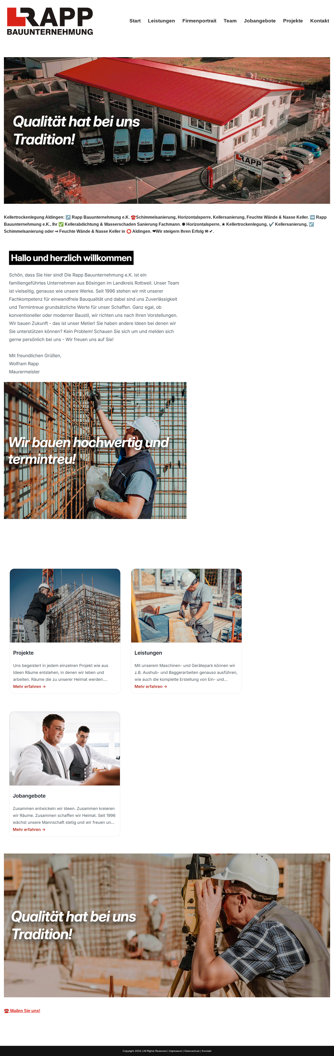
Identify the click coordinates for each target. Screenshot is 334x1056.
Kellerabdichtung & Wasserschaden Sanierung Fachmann (67, 548)
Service (148, 548)
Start (135, 20)
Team (230, 20)
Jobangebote (260, 20)
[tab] (67, 548)
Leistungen (161, 20)
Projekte (293, 20)
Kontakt (319, 20)
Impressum (175, 1050)
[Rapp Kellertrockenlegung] (49, 21)
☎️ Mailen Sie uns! (22, 1011)
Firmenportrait (199, 20)
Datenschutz (192, 1050)
